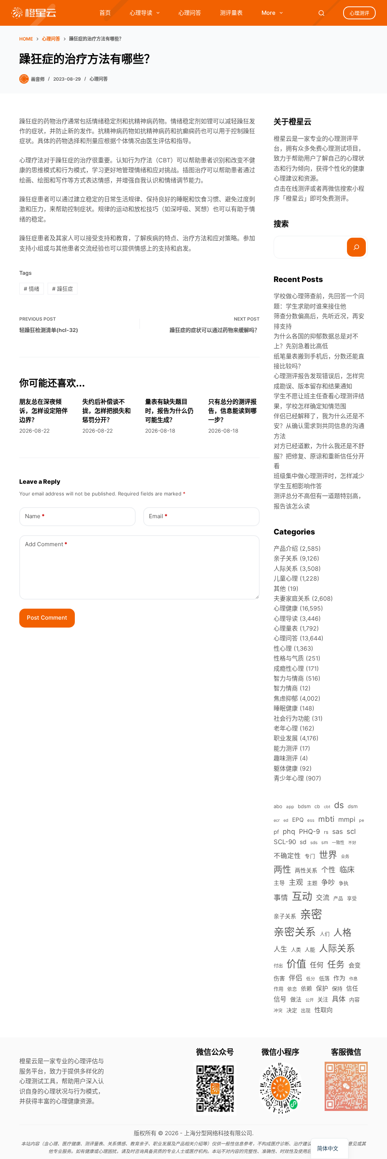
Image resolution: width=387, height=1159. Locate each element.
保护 (322, 988)
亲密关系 (295, 931)
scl (351, 831)
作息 (353, 978)
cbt (327, 806)
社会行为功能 (292, 718)
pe (361, 820)
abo (278, 806)
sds (313, 842)
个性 (328, 870)
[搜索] (356, 247)
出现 (306, 1010)
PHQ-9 (309, 831)
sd (303, 842)
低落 (324, 978)
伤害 (279, 978)
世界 (328, 854)
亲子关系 (286, 558)
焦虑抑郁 (286, 698)
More (269, 12)
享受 (352, 898)
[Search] (321, 13)
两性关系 (306, 870)
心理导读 (141, 12)
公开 (309, 1000)
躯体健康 (286, 768)
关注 (322, 999)
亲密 (311, 914)
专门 (310, 856)
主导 (279, 883)
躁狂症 (62, 288)
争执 (343, 883)
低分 (310, 978)
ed (285, 820)
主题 (312, 883)
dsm (353, 806)
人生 (280, 949)
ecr (277, 820)
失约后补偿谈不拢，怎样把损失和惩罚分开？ (106, 411)
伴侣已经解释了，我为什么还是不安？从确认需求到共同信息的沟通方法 (319, 426)
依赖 (306, 988)
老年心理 (286, 728)
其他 (280, 588)
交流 (323, 898)
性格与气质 (289, 658)
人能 (310, 949)
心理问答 (189, 12)
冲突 (278, 1010)
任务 (336, 964)
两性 (282, 869)
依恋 (292, 989)
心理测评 (359, 13)
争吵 (328, 882)
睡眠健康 (286, 708)
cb (317, 806)
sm (324, 842)
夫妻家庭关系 (292, 598)
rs (326, 832)
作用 (278, 989)
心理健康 (286, 608)
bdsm (304, 806)
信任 (352, 988)
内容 (354, 1000)
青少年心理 (289, 778)
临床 (346, 869)
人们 (325, 934)
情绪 (31, 288)
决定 (291, 1010)
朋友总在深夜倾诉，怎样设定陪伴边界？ (43, 411)
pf (276, 832)
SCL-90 (285, 842)
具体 (338, 999)
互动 (302, 896)
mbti (326, 819)
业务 (345, 856)
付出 (278, 966)
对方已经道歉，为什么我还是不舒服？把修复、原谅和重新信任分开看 (319, 456)
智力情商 (286, 688)
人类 (296, 950)
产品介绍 (286, 548)
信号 (280, 999)
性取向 (323, 1010)
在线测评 (298, 188)
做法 (296, 999)
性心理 (283, 648)
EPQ (297, 819)
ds (339, 805)
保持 (337, 988)
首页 (105, 12)
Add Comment (46, 544)
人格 (342, 932)
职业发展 (286, 738)
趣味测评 (286, 758)
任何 (317, 965)
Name (35, 516)
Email (158, 516)
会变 (354, 965)
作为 (339, 978)
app (290, 806)
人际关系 (286, 568)
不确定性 (287, 856)
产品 (338, 898)
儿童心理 (286, 578)
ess (310, 820)
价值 (296, 964)
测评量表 (231, 12)
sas (337, 831)
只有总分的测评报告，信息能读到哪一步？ (232, 411)
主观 (296, 882)
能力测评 (286, 748)
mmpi (346, 819)
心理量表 (286, 628)
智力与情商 (289, 678)
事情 (281, 897)
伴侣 (295, 978)
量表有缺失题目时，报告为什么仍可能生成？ (169, 411)
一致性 (338, 842)
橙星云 (295, 198)
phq (289, 831)
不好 (352, 842)
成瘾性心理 (289, 668)
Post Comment (47, 617)
